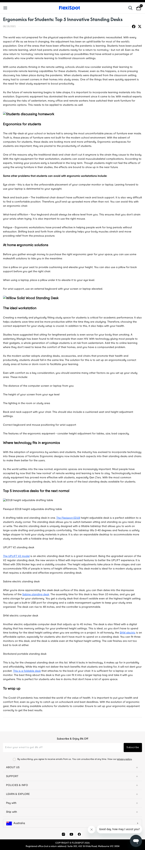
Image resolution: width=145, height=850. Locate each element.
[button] (72, 767)
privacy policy (124, 759)
